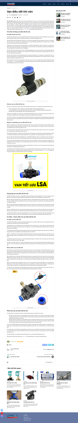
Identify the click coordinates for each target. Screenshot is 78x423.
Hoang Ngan (16, 348)
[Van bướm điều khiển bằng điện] (14, 395)
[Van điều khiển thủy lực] (31, 395)
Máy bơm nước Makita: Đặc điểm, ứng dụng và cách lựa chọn (65, 14)
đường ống (45, 150)
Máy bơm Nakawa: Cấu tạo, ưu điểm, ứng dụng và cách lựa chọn (66, 38)
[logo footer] (14, 416)
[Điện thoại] (2, 413)
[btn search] (70, 1)
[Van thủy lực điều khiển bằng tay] (31, 375)
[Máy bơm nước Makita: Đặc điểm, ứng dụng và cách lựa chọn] (58, 15)
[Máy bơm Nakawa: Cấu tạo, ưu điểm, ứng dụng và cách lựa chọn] (58, 39)
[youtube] (53, 349)
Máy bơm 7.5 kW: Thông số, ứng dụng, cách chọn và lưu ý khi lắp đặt (66, 26)
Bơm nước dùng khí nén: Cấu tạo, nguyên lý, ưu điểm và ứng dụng (66, 32)
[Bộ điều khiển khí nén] (47, 375)
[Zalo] (2, 410)
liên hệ (13, 61)
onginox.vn (24, 336)
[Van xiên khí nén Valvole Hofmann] (64, 375)
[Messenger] (2, 416)
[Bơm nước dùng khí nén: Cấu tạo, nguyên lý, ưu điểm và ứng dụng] (58, 33)
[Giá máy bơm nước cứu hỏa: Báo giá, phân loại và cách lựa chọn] (58, 21)
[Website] (48, 349)
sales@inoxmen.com (27, 420)
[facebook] (47, 349)
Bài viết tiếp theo (48, 354)
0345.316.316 (26, 417)
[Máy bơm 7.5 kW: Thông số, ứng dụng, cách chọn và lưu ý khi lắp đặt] (58, 27)
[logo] (11, 5)
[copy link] (20, 17)
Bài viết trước (11, 354)
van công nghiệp (25, 29)
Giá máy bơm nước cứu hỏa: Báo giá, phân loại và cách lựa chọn (66, 20)
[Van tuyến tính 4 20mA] (14, 375)
